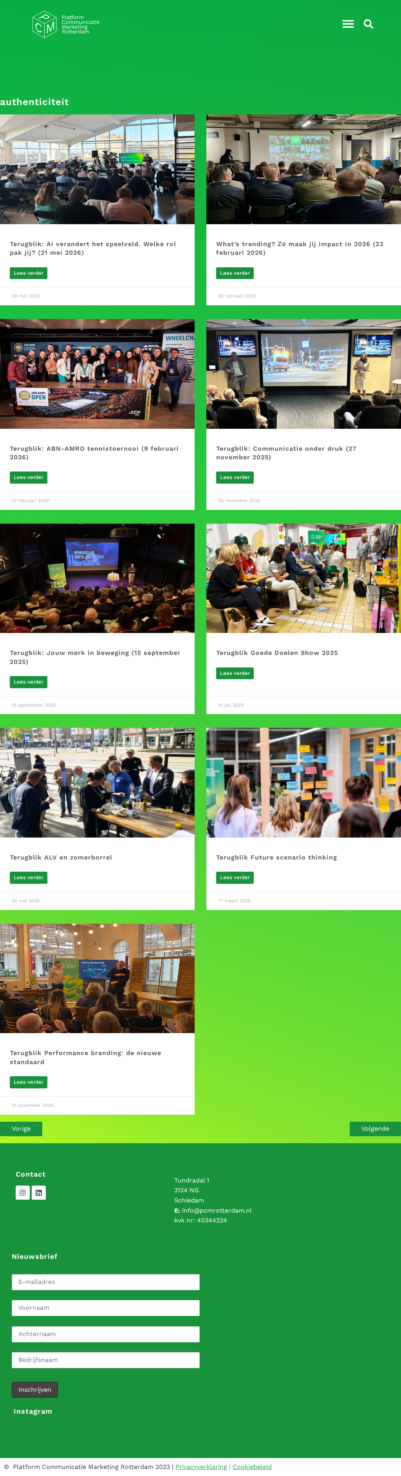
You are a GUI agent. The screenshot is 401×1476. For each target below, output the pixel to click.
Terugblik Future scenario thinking (276, 857)
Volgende (375, 1128)
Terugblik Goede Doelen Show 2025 (277, 652)
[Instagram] (23, 1193)
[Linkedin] (39, 1193)
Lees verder (28, 273)
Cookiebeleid (252, 1467)
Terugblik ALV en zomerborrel (61, 857)
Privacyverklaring (201, 1467)
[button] (348, 24)
